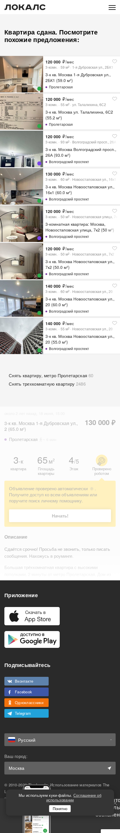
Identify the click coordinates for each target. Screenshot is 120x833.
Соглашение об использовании (73, 797)
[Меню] (112, 7)
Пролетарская (61, 86)
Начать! (60, 516)
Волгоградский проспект (69, 161)
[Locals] (25, 7)
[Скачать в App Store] (32, 616)
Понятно (60, 808)
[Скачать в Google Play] (32, 639)
